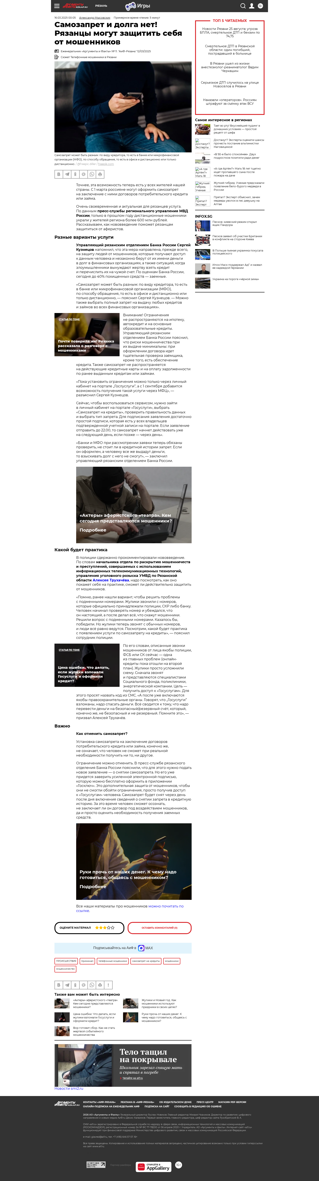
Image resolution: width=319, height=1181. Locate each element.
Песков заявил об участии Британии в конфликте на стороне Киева (237, 238)
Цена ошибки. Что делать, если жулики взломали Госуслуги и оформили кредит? (94, 1017)
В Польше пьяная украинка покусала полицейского (237, 252)
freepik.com (106, 164)
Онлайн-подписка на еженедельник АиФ (111, 1106)
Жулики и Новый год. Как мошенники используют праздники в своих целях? (159, 1003)
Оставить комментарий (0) (160, 928)
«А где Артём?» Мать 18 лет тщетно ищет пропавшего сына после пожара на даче (237, 172)
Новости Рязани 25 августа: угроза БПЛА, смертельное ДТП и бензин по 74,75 (230, 32)
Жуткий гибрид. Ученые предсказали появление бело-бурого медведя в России (239, 186)
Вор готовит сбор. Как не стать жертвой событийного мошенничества (94, 1031)
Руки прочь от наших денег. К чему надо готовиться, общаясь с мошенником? (128, 874)
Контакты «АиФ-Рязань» (99, 1102)
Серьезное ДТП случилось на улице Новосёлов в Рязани (230, 84)
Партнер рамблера (120, 1165)
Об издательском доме (175, 1102)
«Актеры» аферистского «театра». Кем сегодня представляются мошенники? (126, 518)
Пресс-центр (205, 1102)
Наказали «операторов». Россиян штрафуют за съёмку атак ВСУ (230, 102)
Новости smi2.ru (68, 1088)
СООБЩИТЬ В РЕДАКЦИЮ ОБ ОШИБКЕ (198, 1106)
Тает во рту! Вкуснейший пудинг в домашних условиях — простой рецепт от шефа (237, 129)
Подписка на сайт (157, 1106)
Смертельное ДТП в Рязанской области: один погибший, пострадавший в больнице (230, 49)
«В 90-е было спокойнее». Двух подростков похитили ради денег (237, 156)
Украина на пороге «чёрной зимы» (235, 279)
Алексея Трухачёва (111, 580)
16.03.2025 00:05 (65, 17)
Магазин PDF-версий (232, 1102)
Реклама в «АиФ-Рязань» (137, 1102)
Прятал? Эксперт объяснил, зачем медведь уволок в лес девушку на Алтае (237, 201)
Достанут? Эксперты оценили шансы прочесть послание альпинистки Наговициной (239, 143)
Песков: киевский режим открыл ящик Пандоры (234, 223)
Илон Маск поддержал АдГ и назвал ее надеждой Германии (237, 266)
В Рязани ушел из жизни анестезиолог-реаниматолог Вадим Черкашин (229, 67)
